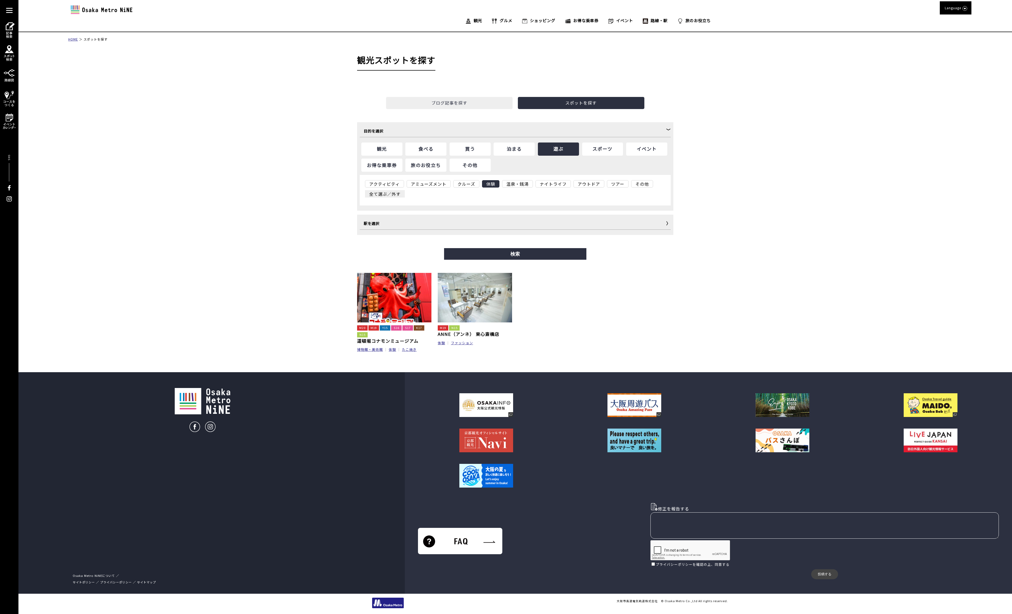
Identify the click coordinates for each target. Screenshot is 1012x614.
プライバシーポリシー (674, 564)
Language (953, 8)
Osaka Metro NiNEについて (94, 575)
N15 (362, 335)
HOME (73, 39)
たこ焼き (409, 349)
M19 (374, 328)
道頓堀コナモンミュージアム (388, 341)
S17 (408, 328)
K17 (419, 328)
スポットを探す (96, 39)
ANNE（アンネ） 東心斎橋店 (468, 334)
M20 (362, 328)
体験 (392, 349)
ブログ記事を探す (449, 103)
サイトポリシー (84, 582)
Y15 (385, 328)
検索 (515, 254)
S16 (396, 328)
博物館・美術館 (370, 349)
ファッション (462, 342)
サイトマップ (146, 582)
